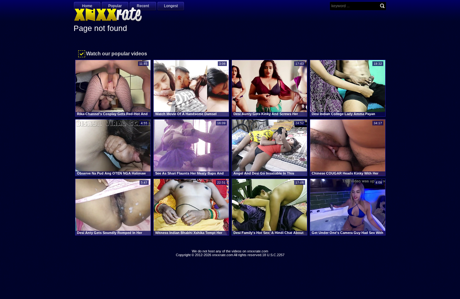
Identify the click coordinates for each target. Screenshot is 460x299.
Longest (171, 6)
